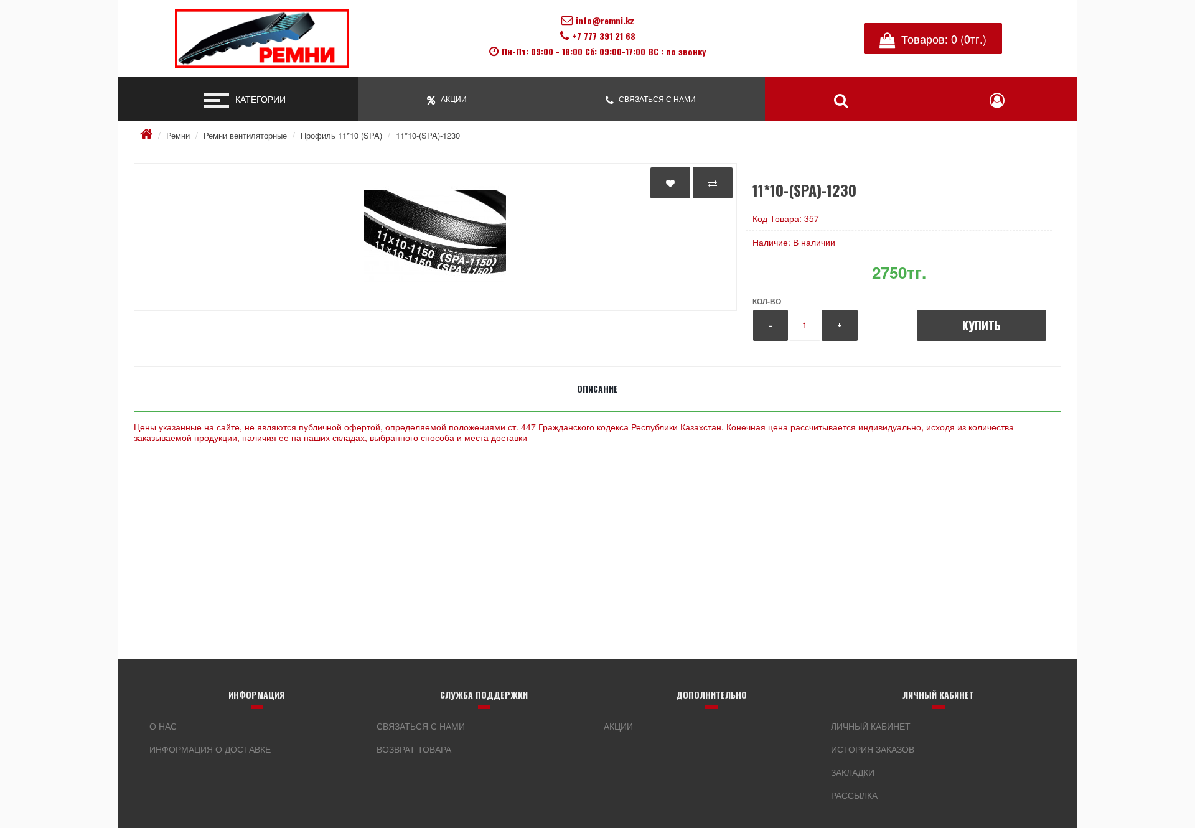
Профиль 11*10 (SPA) (341, 135)
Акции (618, 726)
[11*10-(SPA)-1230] (435, 237)
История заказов (872, 749)
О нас (163, 726)
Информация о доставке (210, 749)
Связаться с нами (421, 726)
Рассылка (854, 795)
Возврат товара (414, 749)
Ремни (178, 135)
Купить (981, 325)
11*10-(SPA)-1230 (428, 135)
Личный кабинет (871, 726)
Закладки (852, 772)
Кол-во (766, 301)
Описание (597, 388)
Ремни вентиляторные (245, 135)
